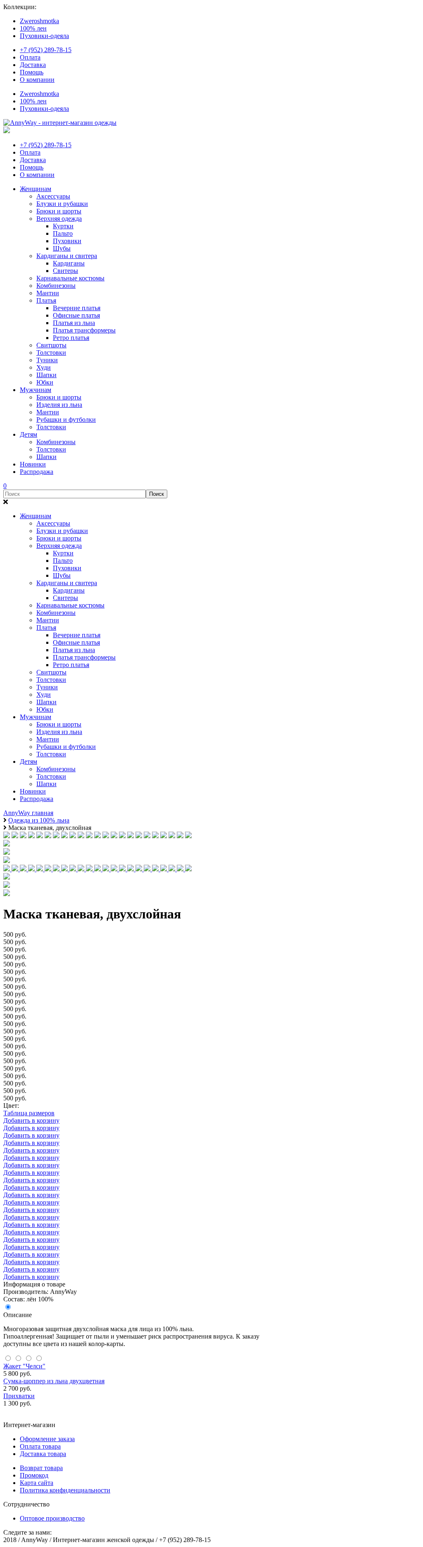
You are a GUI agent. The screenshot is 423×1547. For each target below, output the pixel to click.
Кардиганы (69, 263)
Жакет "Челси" (24, 1366)
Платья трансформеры (84, 330)
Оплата (30, 57)
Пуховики (67, 240)
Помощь (31, 72)
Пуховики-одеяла (44, 35)
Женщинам (35, 188)
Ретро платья (71, 337)
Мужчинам (35, 389)
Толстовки (51, 352)
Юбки (44, 382)
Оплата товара (40, 1446)
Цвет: (11, 1105)
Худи (43, 367)
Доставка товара (43, 1453)
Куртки (63, 226)
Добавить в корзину (31, 1120)
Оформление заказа (47, 1438)
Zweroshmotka (39, 20)
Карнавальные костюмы (70, 278)
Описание (17, 1314)
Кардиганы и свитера (66, 255)
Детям (28, 434)
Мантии (47, 292)
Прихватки (19, 1395)
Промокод (34, 1475)
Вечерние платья (76, 307)
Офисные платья (76, 315)
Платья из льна (74, 322)
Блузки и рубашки (62, 203)
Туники (47, 359)
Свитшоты (51, 345)
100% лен (33, 28)
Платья (46, 300)
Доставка (33, 64)
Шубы (62, 248)
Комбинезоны (56, 285)
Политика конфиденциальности (65, 1490)
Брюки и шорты (58, 211)
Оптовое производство (52, 1518)
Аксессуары (53, 196)
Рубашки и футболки (66, 419)
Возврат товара (41, 1467)
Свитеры (65, 270)
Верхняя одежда (59, 218)
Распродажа (36, 471)
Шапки (46, 374)
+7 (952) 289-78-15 (45, 49)
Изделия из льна (59, 404)
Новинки (33, 464)
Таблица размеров (29, 1113)
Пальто (63, 233)
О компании (37, 79)
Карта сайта (36, 1482)
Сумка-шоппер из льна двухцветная (54, 1380)
